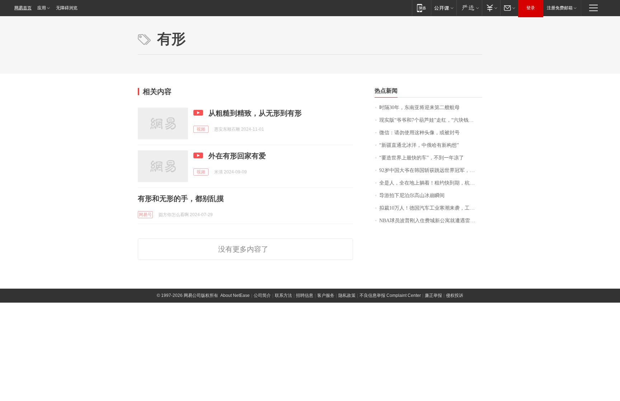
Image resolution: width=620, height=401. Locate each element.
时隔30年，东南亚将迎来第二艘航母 (419, 107)
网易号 (145, 214)
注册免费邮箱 (560, 7)
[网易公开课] (443, 7)
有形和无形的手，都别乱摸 (181, 198)
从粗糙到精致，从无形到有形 (255, 113)
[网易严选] (469, 7)
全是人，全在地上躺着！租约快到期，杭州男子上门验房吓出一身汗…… (430, 183)
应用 (41, 7)
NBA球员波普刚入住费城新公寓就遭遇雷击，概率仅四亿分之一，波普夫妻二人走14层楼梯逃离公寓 (430, 220)
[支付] (491, 7)
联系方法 (283, 295)
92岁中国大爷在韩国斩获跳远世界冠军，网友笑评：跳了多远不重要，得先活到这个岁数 (430, 170)
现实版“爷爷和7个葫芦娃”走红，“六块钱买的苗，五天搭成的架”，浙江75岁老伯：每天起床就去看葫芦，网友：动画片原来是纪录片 (430, 120)
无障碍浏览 (67, 7)
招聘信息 (304, 295)
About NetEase (235, 295)
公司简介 (262, 295)
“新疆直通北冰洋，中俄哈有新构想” (419, 145)
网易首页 (23, 7)
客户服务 (325, 295)
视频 (201, 129)
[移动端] (421, 7)
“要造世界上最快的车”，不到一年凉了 (421, 157)
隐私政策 (347, 295)
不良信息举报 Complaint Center (390, 295)
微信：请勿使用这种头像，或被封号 (419, 132)
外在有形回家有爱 (237, 156)
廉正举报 (433, 295)
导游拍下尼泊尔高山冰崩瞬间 (412, 195)
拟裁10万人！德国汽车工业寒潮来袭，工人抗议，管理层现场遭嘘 (430, 208)
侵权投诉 (454, 295)
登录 (530, 7)
